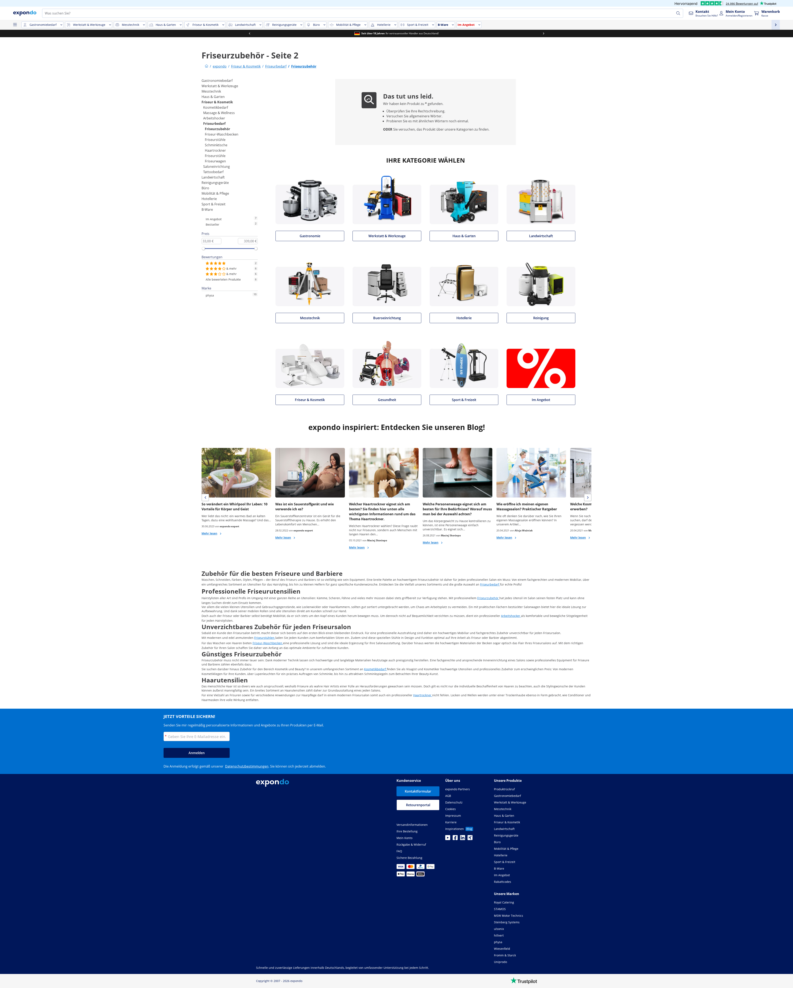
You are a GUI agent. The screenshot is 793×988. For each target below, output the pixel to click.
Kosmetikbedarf (215, 107)
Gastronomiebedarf (217, 80)
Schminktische (216, 145)
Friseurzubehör (217, 129)
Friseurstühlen (264, 638)
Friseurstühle (215, 139)
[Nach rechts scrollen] (543, 33)
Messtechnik (211, 91)
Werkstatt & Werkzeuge (220, 86)
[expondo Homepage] (206, 66)
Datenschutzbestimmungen (246, 766)
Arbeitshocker (214, 118)
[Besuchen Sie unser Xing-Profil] (470, 839)
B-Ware (207, 209)
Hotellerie (209, 198)
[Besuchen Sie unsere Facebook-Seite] (455, 839)
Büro (205, 188)
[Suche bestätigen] (678, 13)
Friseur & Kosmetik (217, 102)
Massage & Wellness (219, 113)
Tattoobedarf (213, 172)
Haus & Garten (213, 96)
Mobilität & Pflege (215, 193)
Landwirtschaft (213, 177)
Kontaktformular (418, 791)
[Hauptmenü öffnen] (15, 24)
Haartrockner (215, 150)
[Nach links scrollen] (249, 33)
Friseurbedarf (214, 123)
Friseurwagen (215, 161)
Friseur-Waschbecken (221, 134)
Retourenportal (418, 805)
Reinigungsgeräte (215, 182)
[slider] (203, 248)
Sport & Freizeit (214, 204)
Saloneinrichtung (216, 166)
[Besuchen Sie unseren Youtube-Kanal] (447, 839)
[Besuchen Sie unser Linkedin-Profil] (462, 839)
